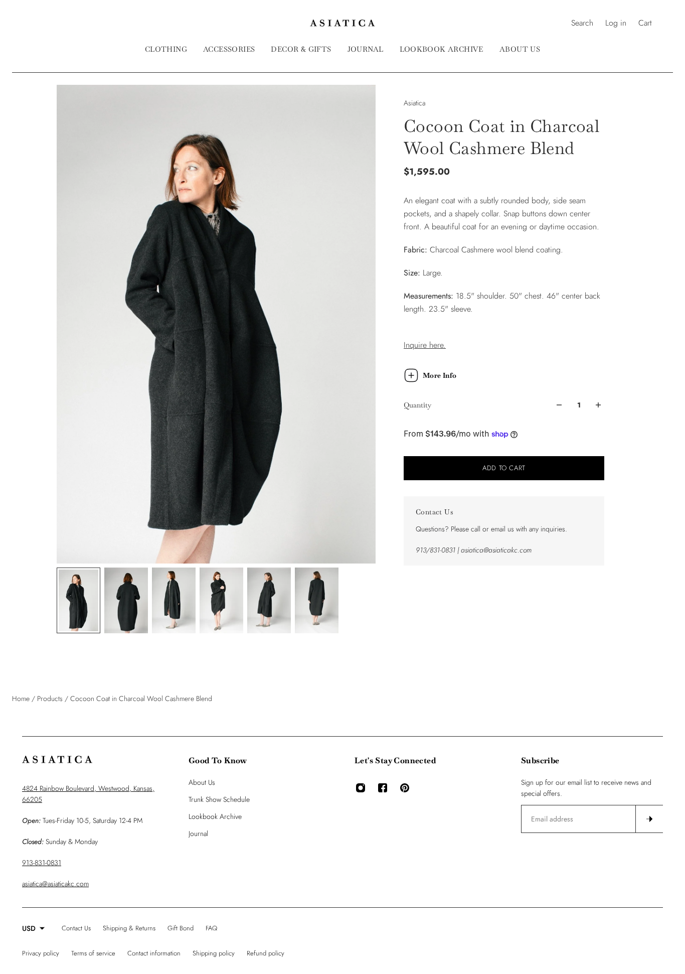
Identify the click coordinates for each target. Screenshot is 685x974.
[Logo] (342, 23)
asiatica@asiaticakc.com (55, 884)
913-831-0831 (41, 863)
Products (51, 698)
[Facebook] (383, 788)
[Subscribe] (649, 819)
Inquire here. (425, 345)
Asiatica (414, 103)
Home (22, 698)
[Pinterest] (405, 788)
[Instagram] (361, 788)
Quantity (417, 404)
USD (29, 928)
